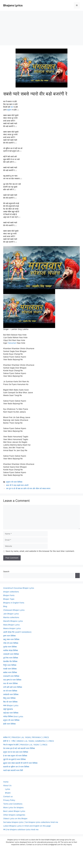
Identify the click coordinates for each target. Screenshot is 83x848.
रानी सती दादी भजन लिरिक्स (12, 687)
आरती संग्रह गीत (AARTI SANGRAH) (17, 632)
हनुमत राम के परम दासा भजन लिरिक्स (15, 752)
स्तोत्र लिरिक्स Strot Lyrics (13, 716)
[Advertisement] (41, 27)
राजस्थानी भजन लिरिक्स (11, 676)
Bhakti (7, 793)
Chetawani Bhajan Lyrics (14, 610)
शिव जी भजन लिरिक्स (10, 702)
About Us (7, 785)
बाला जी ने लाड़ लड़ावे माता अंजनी (17, 485)
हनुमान (9, 110)
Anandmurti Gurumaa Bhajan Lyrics (18, 588)
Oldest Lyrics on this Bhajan (15, 818)
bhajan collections (11, 592)
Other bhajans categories (14, 815)
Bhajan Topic (8, 599)
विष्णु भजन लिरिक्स (9, 698)
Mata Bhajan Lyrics (11, 625)
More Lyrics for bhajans (13, 807)
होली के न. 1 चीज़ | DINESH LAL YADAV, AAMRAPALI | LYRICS (28, 741)
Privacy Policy (9, 800)
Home (5, 782)
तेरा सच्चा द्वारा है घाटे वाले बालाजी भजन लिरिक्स (19, 748)
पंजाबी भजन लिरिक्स (10, 669)
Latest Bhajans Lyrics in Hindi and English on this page (27, 826)
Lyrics (7, 789)
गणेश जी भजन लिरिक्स (10, 643)
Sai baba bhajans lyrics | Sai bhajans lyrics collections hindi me (30, 822)
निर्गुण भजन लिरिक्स (9, 665)
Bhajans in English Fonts (13, 603)
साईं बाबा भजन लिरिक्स (10, 713)
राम (12, 107)
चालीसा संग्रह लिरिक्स (10, 650)
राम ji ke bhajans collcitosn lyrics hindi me (20, 829)
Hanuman (12, 343)
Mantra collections (11, 617)
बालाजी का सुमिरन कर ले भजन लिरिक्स (16, 767)
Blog (5, 606)
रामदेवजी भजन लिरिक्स (10, 694)
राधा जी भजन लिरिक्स (10, 683)
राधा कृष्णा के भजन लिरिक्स (12, 680)
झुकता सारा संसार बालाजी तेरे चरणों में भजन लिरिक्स (20, 763)
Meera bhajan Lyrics (12, 628)
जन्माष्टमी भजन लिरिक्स (11, 654)
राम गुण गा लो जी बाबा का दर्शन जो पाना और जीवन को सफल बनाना (28, 488)
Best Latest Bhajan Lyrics (14, 811)
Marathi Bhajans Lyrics (13, 621)
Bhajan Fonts (8, 595)
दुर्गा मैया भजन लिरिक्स (10, 658)
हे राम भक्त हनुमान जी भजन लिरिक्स (15, 756)
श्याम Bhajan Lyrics (10, 705)
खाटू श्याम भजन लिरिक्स (11, 639)
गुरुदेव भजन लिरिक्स (10, 647)
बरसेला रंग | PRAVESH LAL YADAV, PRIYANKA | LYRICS (26, 737)
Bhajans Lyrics (13, 5)
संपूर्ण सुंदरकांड (8, 709)
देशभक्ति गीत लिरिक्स (10, 661)
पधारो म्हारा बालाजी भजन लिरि (13, 770)
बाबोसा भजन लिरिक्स (10, 672)
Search (6, 571)
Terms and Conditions (12, 804)
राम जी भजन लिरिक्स (10, 691)
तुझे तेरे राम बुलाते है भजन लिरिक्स (14, 759)
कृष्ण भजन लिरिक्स (9, 636)
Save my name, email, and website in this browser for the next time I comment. (40, 551)
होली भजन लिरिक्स (9, 724)
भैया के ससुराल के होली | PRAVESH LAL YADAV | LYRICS (25, 745)
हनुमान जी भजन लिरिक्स (14, 482)
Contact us (8, 796)
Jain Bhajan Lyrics (11, 614)
